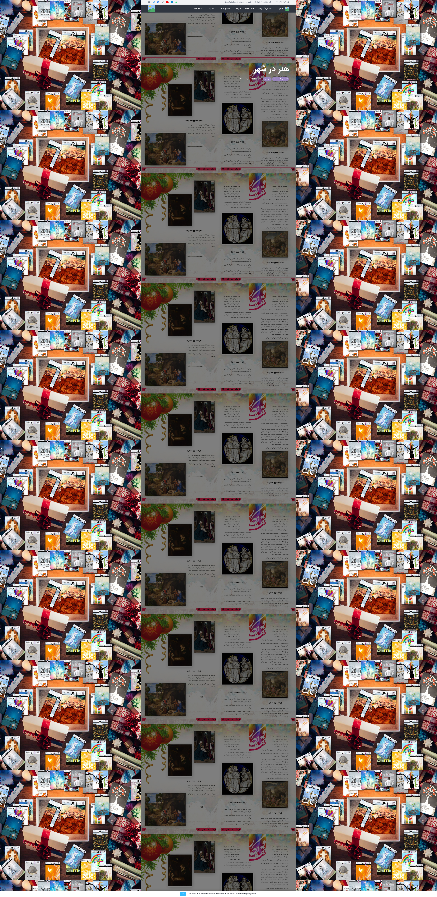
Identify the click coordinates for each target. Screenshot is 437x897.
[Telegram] (172, 2)
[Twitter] (153, 2)
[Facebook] (158, 2)
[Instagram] (163, 2)
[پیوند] (287, 9)
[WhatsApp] (176, 2)
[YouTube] (167, 2)
